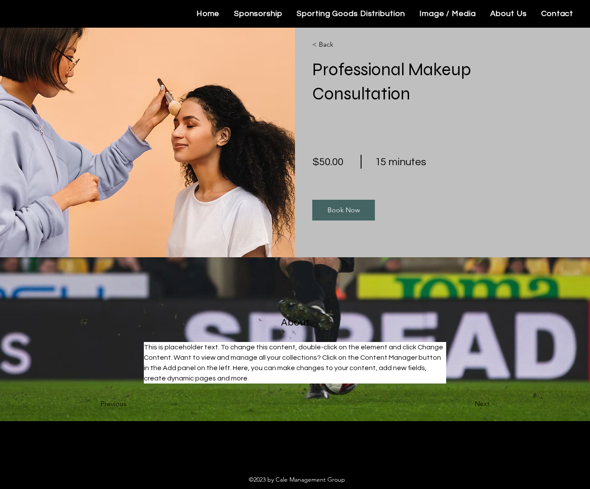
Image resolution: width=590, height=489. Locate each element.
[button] (343, 210)
